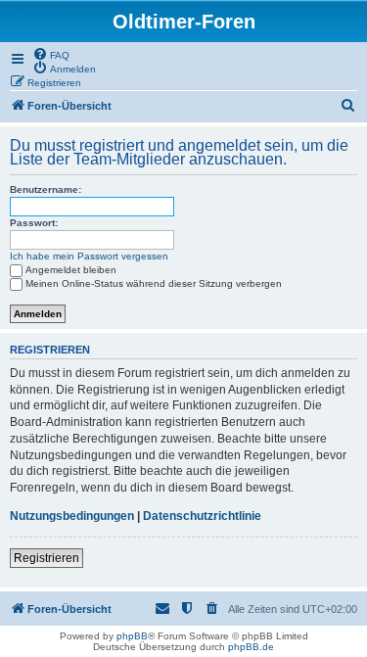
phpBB (132, 636)
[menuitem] (50, 54)
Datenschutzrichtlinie (202, 516)
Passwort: (34, 222)
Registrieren (46, 558)
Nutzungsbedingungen (72, 516)
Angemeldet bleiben (70, 269)
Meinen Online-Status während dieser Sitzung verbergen (153, 283)
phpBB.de (251, 646)
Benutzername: (45, 189)
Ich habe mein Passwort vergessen (89, 256)
